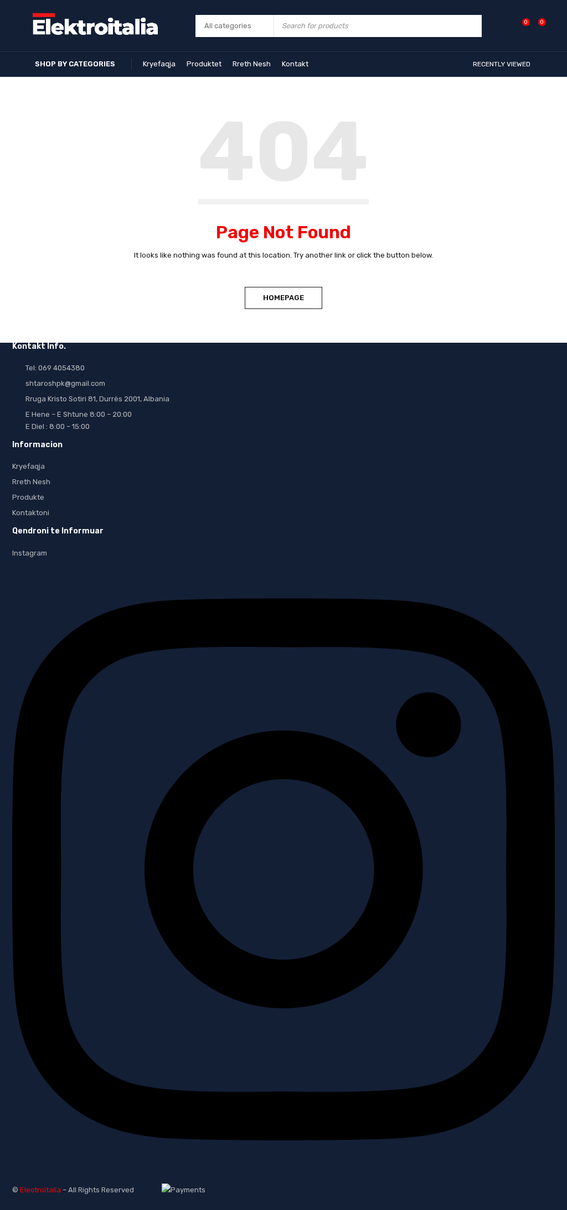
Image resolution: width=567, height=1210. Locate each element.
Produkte (28, 497)
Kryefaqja (28, 466)
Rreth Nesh (31, 482)
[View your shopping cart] (536, 26)
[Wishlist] (520, 26)
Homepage (283, 298)
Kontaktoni (30, 513)
